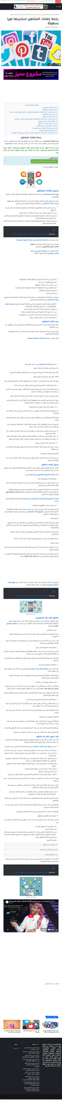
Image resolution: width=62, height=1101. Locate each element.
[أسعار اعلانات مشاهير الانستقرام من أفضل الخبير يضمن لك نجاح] (11, 1024)
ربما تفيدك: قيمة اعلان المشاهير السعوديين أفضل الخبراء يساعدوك (36, 119)
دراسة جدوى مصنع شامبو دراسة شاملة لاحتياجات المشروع (39, 2)
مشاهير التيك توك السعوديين (48, 121)
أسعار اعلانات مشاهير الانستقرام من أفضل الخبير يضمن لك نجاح (12, 1031)
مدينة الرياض (49, 983)
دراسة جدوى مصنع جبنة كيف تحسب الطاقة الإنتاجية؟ (31, 1060)
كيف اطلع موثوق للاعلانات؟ (48, 130)
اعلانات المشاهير (32, 511)
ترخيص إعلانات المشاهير (50, 109)
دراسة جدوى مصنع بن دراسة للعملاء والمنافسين (31, 1052)
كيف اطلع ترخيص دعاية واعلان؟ (47, 126)
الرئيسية (55, 14)
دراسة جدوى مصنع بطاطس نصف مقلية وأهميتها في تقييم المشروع (31, 1083)
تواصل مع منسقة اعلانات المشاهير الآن (43, 161)
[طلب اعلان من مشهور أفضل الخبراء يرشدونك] (31, 1024)
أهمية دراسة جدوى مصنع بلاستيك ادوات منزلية (32, 1073)
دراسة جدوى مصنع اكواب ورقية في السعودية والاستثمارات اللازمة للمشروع (31, 1078)
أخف (26, 105)
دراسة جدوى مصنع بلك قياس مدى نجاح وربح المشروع (31, 1069)
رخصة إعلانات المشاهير (50, 107)
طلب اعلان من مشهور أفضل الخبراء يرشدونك (31, 1031)
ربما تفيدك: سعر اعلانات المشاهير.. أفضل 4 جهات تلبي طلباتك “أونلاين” (34, 132)
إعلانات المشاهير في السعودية (43, 14)
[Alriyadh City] (31, 6)
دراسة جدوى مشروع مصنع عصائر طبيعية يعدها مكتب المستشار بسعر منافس (31, 1089)
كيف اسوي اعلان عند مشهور (48, 123)
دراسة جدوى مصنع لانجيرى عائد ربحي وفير (31, 1048)
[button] (4, 161)
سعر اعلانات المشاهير (50, 114)
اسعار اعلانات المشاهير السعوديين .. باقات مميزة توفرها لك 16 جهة (50, 1031)
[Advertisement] (31, 91)
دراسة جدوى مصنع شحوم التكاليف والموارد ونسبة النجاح (30, 1056)
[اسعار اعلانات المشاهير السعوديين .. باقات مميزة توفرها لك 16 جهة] (50, 1024)
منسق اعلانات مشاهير (50, 116)
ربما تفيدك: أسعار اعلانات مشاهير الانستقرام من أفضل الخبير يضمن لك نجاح (34, 112)
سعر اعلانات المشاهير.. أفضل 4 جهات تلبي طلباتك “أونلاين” (31, 872)
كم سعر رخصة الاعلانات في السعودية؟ (45, 128)
